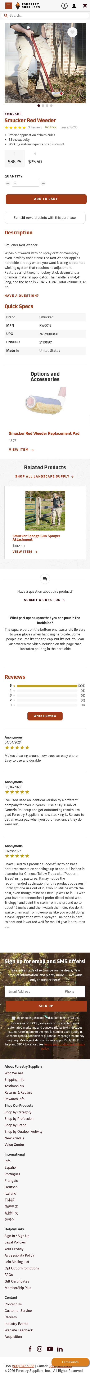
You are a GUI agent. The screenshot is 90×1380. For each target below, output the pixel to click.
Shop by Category (18, 1112)
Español (11, 1167)
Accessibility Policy (19, 1255)
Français (11, 1180)
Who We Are (14, 1073)
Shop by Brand (15, 1125)
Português (12, 1174)
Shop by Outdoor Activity (23, 1131)
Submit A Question (42, 600)
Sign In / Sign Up (17, 1236)
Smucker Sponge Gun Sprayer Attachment (36, 538)
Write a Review (45, 716)
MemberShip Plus (18, 1288)
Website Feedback (19, 1330)
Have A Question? (22, 296)
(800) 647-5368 (23, 1366)
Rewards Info (14, 1099)
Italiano (10, 1193)
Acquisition (13, 1336)
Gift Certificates (17, 1281)
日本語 (10, 1200)
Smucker (13, 114)
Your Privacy (14, 1249)
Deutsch (11, 1187)
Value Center (14, 1144)
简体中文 (11, 1206)
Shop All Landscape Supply (42, 476)
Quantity (14, 176)
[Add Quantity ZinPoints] (43, 183)
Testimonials (14, 1086)
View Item (19, 450)
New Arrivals (14, 1138)
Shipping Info (14, 1079)
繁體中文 (11, 1213)
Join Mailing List (17, 1262)
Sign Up (46, 1006)
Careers (11, 1317)
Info (7, 1161)
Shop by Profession (19, 1119)
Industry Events (16, 1324)
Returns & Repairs (18, 1092)
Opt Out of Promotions (22, 1268)
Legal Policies (15, 1242)
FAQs (9, 1275)
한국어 (10, 1219)
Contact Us (13, 1304)
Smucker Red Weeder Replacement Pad (44, 434)
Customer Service (18, 1311)
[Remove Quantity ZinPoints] (8, 183)
